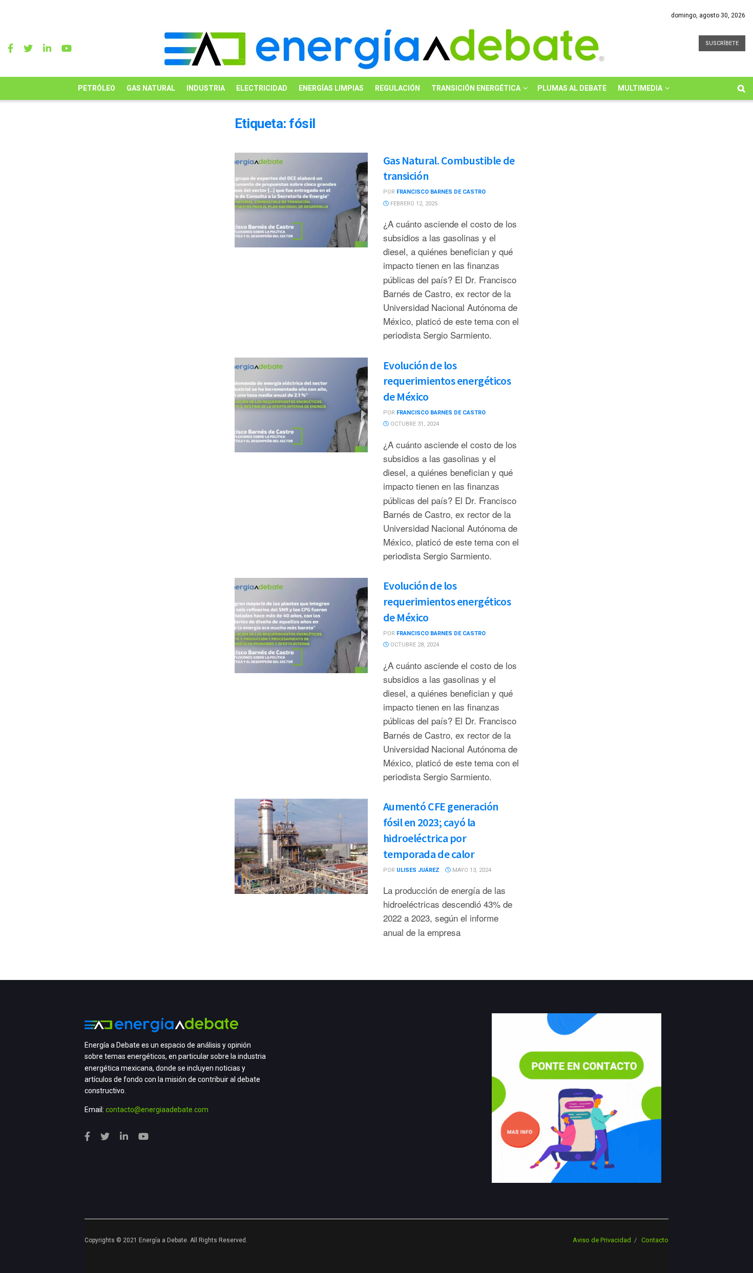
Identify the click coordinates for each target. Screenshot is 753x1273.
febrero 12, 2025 (413, 203)
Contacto (654, 1240)
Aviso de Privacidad (602, 1240)
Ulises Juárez (418, 870)
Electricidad (261, 88)
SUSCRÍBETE (722, 43)
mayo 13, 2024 (471, 870)
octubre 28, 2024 (414, 644)
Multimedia (640, 88)
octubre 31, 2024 (414, 424)
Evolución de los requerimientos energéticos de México (447, 381)
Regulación (397, 88)
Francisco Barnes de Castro (441, 192)
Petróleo (96, 88)
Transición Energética (475, 88)
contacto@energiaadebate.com (157, 1109)
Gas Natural (151, 88)
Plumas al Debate (571, 88)
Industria (205, 88)
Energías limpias (331, 88)
